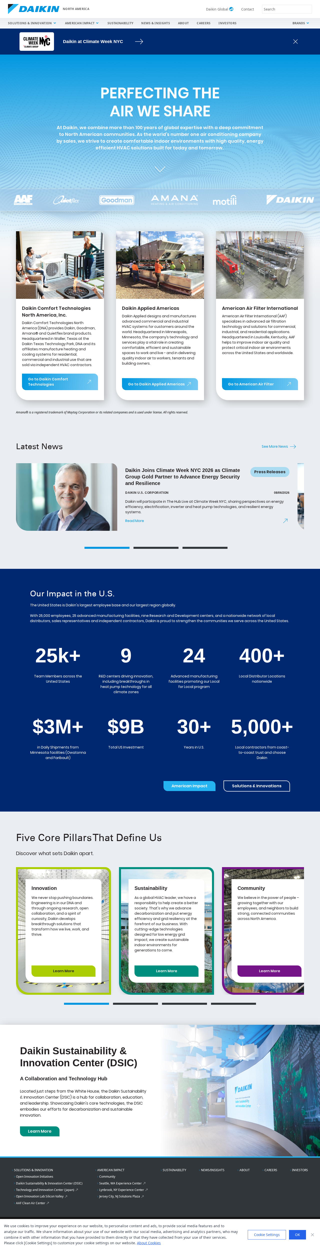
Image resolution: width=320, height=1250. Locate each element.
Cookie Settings (267, 1234)
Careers (203, 23)
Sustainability (120, 23)
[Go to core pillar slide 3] (184, 1004)
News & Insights (155, 23)
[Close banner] (312, 1234)
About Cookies (149, 1242)
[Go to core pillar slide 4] (233, 1004)
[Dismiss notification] (295, 42)
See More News (275, 446)
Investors (227, 23)
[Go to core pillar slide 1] (86, 1004)
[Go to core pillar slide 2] (135, 1004)
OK (297, 1234)
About (183, 23)
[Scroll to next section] (160, 169)
